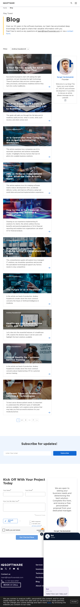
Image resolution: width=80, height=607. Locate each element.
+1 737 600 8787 (12, 581)
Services (39, 565)
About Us (40, 586)
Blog (38, 582)
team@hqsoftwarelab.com (49, 31)
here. (49, 602)
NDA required (36, 521)
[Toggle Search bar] (71, 3)
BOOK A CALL (10, 585)
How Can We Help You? (11, 501)
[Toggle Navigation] (76, 3)
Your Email (29, 490)
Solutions (40, 569)
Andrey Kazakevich (13, 57)
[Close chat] (41, 534)
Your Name (7, 490)
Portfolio (39, 577)
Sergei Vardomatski (65, 77)
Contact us (5, 574)
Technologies (41, 573)
